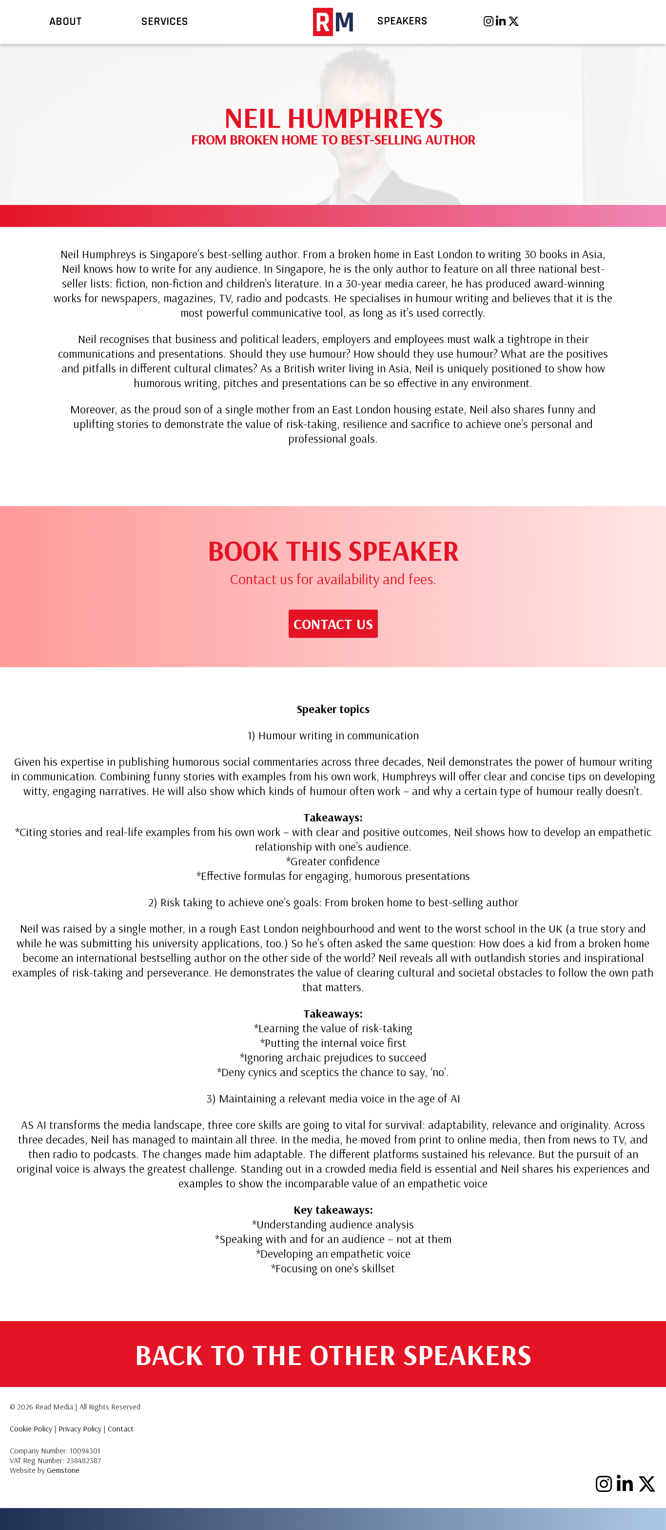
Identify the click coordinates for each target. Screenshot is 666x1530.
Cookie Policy (31, 1428)
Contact (121, 1428)
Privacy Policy (80, 1428)
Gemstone (63, 1470)
